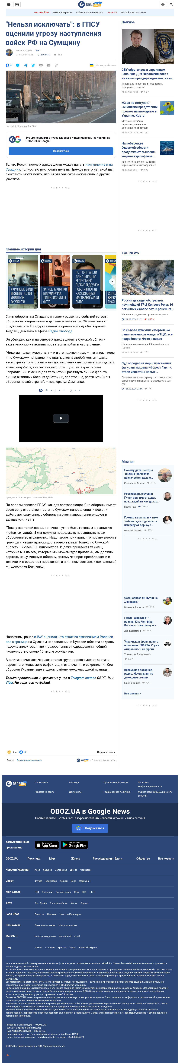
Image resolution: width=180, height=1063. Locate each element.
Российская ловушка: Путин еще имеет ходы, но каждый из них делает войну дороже (141, 497)
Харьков (47, 870)
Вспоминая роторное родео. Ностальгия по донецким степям (138, 673)
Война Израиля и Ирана (90, 12)
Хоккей (64, 881)
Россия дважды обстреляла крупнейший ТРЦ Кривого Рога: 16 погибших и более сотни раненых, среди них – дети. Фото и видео (147, 304)
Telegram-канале (83, 678)
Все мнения (131, 693)
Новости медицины (45, 936)
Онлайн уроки (63, 892)
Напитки (52, 914)
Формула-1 (85, 881)
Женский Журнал (88, 947)
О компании (41, 782)
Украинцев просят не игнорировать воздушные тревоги (142, 85)
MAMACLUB (65, 936)
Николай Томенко (133, 530)
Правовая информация (116, 782)
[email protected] (46, 1037)
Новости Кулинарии (70, 914)
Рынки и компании (45, 925)
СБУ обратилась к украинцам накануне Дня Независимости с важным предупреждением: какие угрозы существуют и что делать (148, 74)
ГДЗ (37, 892)
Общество (143, 858)
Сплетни (50, 947)
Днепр (73, 870)
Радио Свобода (60, 331)
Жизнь (75, 858)
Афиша (38, 947)
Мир (52, 858)
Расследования (103, 858)
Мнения (128, 462)
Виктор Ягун (130, 507)
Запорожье (61, 870)
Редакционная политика (29, 760)
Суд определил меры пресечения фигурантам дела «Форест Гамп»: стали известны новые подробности (147, 367)
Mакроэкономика (68, 925)
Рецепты (39, 914)
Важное (128, 22)
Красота (62, 947)
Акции (73, 903)
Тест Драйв (41, 903)
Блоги (118, 858)
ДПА (76, 892)
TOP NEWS (130, 253)
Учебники (47, 892)
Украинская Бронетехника (137, 654)
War (38, 50)
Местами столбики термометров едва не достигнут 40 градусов (135, 124)
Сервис (84, 903)
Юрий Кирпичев (132, 683)
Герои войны (41, 12)
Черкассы (85, 870)
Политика (33, 858)
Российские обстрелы (133, 12)
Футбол (38, 881)
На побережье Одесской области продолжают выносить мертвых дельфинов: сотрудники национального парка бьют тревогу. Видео (139, 149)
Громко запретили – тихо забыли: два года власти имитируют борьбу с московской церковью (141, 521)
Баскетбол (51, 881)
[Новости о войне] (83, 761)
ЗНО (84, 892)
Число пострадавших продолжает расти (145, 314)
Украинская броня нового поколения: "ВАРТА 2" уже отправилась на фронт (141, 645)
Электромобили (58, 903)
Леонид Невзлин (132, 631)
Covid (77, 936)
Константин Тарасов (134, 483)
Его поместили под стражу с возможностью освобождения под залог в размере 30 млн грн (147, 380)
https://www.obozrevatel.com (121, 963)
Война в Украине (62, 12)
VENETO (112, 12)
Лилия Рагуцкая (24, 50)
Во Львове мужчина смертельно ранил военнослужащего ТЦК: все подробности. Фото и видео (147, 334)
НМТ (92, 892)
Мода (72, 947)
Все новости (166, 858)
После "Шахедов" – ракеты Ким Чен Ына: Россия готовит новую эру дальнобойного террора (141, 621)
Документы (75, 792)
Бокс (73, 881)
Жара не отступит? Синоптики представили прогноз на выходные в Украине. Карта (140, 109)
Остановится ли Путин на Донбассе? (141, 599)
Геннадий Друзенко (134, 607)
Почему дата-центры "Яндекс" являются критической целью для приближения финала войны (138, 474)
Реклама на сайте (44, 792)
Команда (74, 782)
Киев (37, 870)
